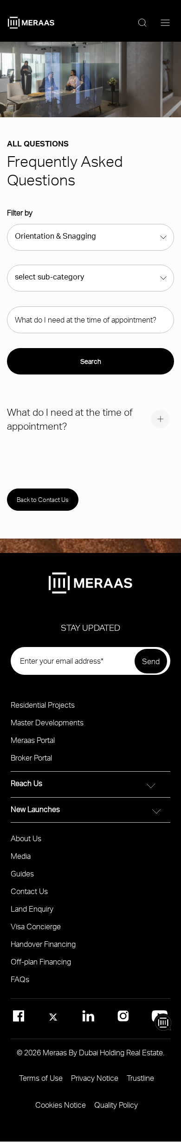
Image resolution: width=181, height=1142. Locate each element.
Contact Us (29, 891)
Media (21, 856)
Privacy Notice (94, 1078)
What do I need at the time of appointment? (69, 419)
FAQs (20, 979)
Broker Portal (31, 757)
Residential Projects (43, 705)
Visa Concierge (36, 926)
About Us (26, 838)
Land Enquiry (32, 909)
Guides (22, 873)
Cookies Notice (60, 1105)
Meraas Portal (33, 740)
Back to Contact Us (43, 499)
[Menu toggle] (165, 23)
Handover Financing (43, 944)
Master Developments (47, 722)
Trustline (140, 1078)
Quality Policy (116, 1105)
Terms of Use (41, 1078)
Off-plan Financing (41, 961)
